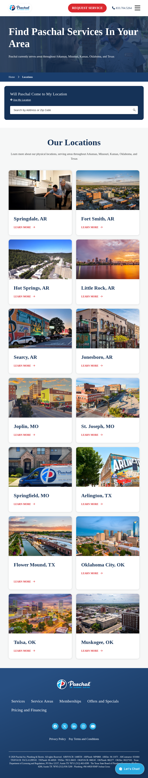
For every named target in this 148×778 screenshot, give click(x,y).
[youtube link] (93, 726)
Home (12, 77)
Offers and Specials (103, 701)
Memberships (70, 701)
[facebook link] (55, 726)
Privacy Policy (57, 739)
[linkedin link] (74, 726)
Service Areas (42, 701)
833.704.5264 (124, 8)
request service (87, 8)
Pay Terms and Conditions (84, 739)
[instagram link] (83, 726)
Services (18, 701)
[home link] (74, 684)
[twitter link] (64, 726)
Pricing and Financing (29, 710)
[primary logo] (20, 12)
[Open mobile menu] (138, 8)
